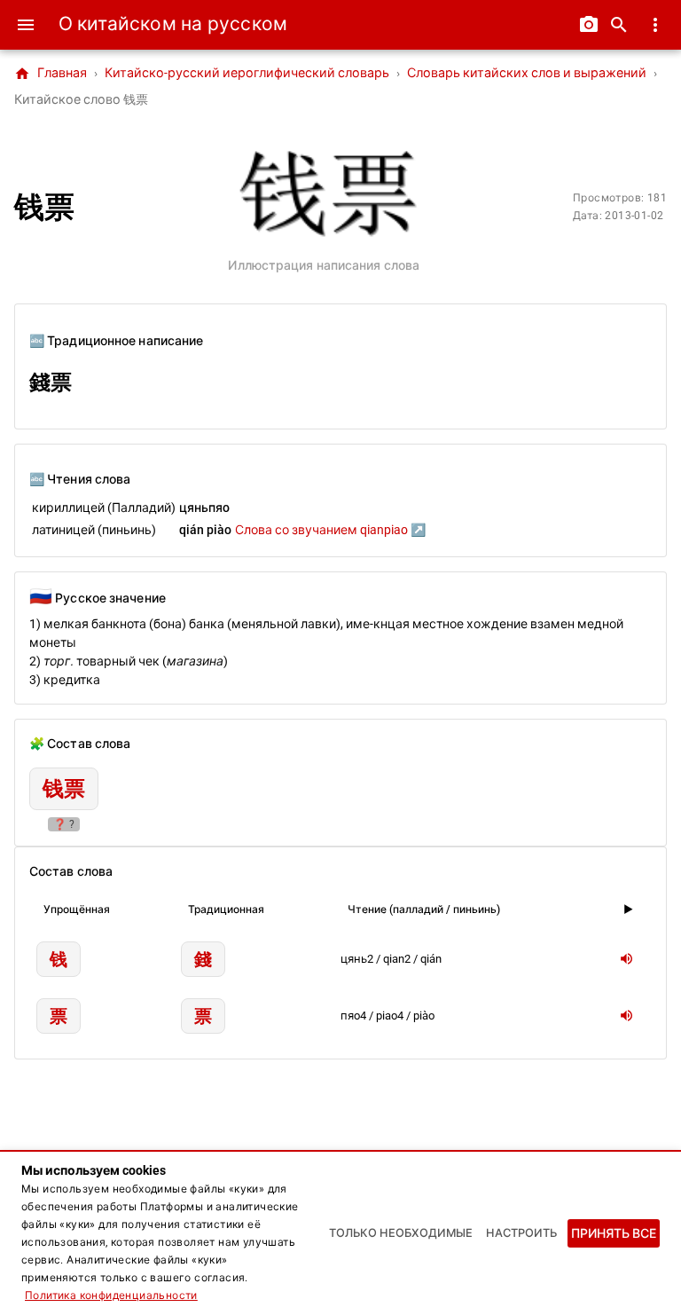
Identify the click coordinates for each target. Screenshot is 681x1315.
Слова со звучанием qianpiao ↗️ (330, 530)
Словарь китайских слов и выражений (526, 73)
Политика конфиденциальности (111, 1295)
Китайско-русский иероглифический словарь (247, 73)
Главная (50, 74)
